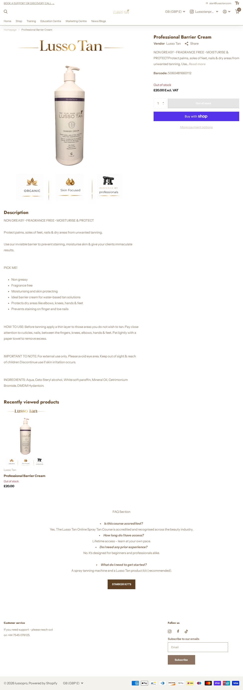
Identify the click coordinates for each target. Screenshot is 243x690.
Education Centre (50, 21)
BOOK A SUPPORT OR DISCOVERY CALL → (29, 3)
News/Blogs (98, 21)
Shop (19, 21)
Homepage (10, 29)
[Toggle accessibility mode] (237, 3)
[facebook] (178, 631)
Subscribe (181, 660)
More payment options (196, 127)
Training (31, 21)
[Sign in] (226, 11)
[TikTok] (186, 631)
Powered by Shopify (43, 683)
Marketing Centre (76, 21)
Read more (197, 64)
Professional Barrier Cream (24, 476)
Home (7, 21)
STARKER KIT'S (121, 584)
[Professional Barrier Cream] (26, 437)
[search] (5, 11)
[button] (164, 100)
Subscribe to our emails (183, 639)
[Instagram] (169, 631)
